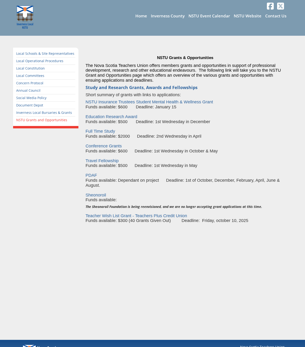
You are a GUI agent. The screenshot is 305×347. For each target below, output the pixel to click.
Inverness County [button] (168, 16)
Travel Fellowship (103, 160)
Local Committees (30, 75)
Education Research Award (111, 116)
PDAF (91, 175)
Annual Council (28, 90)
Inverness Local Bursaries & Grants (44, 112)
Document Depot (29, 105)
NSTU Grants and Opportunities (41, 120)
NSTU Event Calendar (209, 16)
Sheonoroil (96, 195)
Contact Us (275, 16)
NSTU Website (247, 16)
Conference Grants (104, 146)
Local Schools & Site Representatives (45, 53)
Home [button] (141, 16)
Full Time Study (100, 131)
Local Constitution (30, 68)
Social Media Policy (31, 98)
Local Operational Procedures (39, 61)
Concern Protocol (29, 83)
